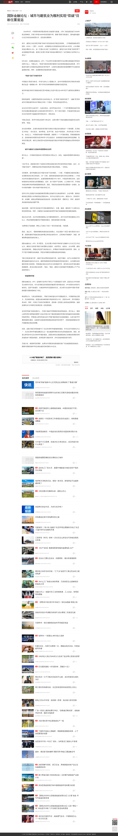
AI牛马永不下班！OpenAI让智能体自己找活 (97, 237)
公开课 (108, 308)
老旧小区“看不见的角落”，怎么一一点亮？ (97, 45)
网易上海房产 (15, 10)
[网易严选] (82, 2)
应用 (22, 2)
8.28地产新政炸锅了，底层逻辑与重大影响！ (46, 357)
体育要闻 (88, 134)
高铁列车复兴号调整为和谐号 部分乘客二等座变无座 (55, 612)
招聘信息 (58, 834)
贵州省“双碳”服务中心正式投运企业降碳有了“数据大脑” (56, 382)
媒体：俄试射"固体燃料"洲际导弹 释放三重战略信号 (55, 752)
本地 (102, 308)
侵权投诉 (94, 834)
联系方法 (53, 834)
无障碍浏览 (27, 2)
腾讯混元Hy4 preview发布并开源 (94, 241)
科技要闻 (88, 209)
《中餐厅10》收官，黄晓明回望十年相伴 (97, 198)
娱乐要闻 (88, 174)
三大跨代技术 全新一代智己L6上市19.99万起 (98, 268)
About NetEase (40, 834)
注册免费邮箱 (103, 2)
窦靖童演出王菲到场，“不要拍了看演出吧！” (98, 191)
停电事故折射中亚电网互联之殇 (47, 517)
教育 (96, 308)
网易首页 (17, 2)
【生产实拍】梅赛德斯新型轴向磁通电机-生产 (56, 548)
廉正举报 (89, 834)
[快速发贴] (13, 33)
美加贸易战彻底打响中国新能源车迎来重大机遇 (56, 785)
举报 (78, 24)
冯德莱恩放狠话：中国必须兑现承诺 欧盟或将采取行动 (56, 431)
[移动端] (70, 2)
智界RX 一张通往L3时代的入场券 (51, 636)
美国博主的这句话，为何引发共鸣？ (49, 507)
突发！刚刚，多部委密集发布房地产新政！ (97, 49)
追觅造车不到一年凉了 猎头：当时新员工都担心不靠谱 (56, 741)
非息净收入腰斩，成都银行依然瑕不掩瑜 (97, 129)
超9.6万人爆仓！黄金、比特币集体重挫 (96, 125)
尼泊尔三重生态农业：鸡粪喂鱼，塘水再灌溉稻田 (57, 558)
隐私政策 (68, 834)
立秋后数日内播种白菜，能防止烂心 (52, 491)
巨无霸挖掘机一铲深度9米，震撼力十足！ (54, 667)
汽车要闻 (88, 246)
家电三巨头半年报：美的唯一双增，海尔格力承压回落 (56, 700)
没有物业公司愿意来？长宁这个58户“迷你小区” (98, 41)
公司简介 (47, 834)
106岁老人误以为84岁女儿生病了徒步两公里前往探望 (58, 656)
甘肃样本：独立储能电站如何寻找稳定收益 (51, 623)
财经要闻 (88, 99)
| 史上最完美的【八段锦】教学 (95, 302)
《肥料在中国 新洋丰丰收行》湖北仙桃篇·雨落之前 (58, 602)
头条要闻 (88, 58)
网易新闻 (92, 11)
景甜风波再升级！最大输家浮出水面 (95, 195)
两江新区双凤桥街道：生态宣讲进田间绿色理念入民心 (56, 687)
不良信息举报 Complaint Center (78, 834)
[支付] (87, 2)
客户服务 (63, 834)
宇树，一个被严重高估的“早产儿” (95, 121)
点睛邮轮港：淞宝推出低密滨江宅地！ (39, 360)
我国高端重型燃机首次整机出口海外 (49, 457)
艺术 (86, 308)
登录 (96, 2)
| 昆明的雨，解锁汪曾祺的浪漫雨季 (97, 287)
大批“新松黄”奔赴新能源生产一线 (51, 721)
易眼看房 (76, 362)
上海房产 (88, 21)
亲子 (91, 308)
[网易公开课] (75, 2)
